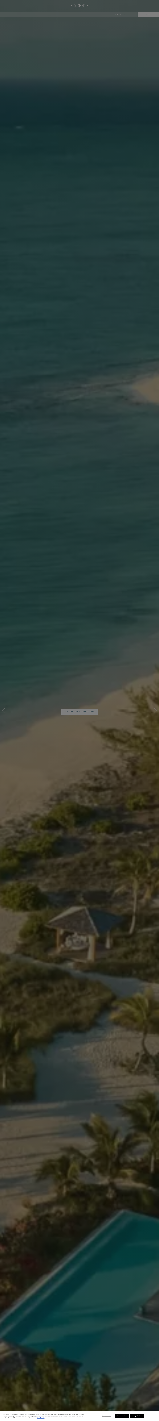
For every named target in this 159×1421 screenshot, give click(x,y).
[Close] (155, 1416)
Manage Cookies (107, 1416)
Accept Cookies (137, 1416)
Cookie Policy (41, 1418)
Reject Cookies (121, 1416)
